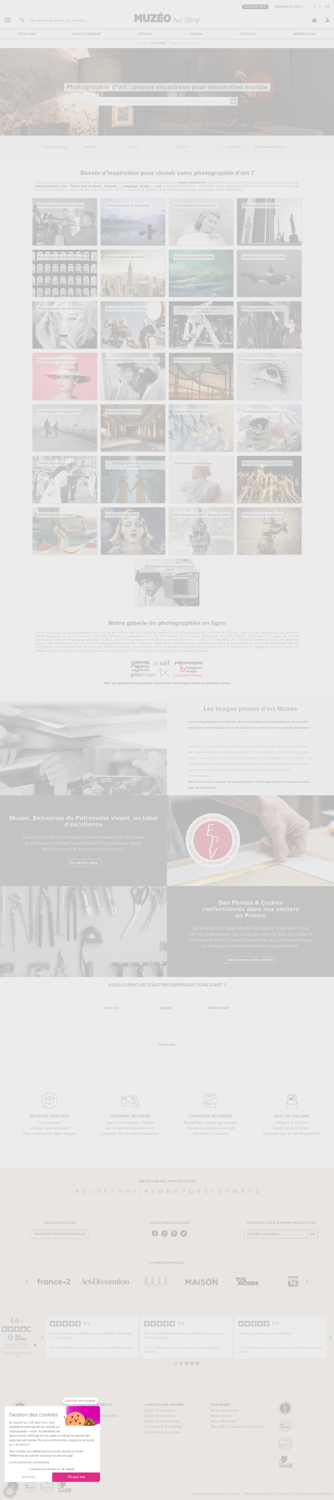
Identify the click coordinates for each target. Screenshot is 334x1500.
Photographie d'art (186, 43)
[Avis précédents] (42, 1337)
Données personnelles (314, 1493)
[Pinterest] (175, 1236)
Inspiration (304, 34)
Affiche (145, 34)
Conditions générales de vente (215, 1493)
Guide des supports (160, 1410)
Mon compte (221, 1416)
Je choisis (28, 1477)
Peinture (27, 34)
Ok (312, 1234)
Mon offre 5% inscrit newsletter (237, 1427)
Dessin (196, 34)
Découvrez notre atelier (250, 960)
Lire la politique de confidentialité (29, 1462)
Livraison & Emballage (163, 1427)
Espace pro (255, 6)
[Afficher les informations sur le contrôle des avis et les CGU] (35, 1345)
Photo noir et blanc (86, 186)
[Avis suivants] (330, 1337)
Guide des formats (159, 1416)
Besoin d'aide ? (290, 6)
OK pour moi (76, 1477)
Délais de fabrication (161, 1421)
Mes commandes (224, 1410)
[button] (9, 1492)
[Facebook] (156, 1236)
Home (140, 43)
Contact (285, 1493)
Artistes (247, 34)
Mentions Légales (259, 1493)
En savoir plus (83, 863)
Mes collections (223, 1421)
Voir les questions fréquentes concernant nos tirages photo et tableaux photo (167, 683)
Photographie (87, 34)
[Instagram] (165, 1236)
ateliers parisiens (295, 727)
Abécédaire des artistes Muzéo (167, 1181)
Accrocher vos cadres (162, 1432)
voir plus (67, 1337)
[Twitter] (184, 1236)
